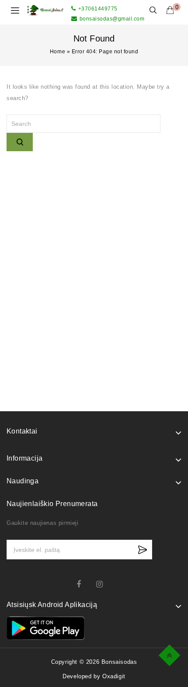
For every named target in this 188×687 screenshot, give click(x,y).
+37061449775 (98, 9)
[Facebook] (84, 584)
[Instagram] (103, 584)
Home (57, 52)
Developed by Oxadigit (94, 676)
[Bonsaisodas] (45, 10)
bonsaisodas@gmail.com (112, 19)
